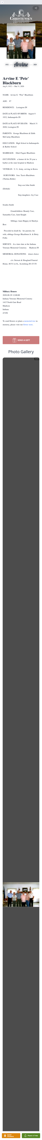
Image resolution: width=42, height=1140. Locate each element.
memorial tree (29, 321)
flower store (28, 324)
